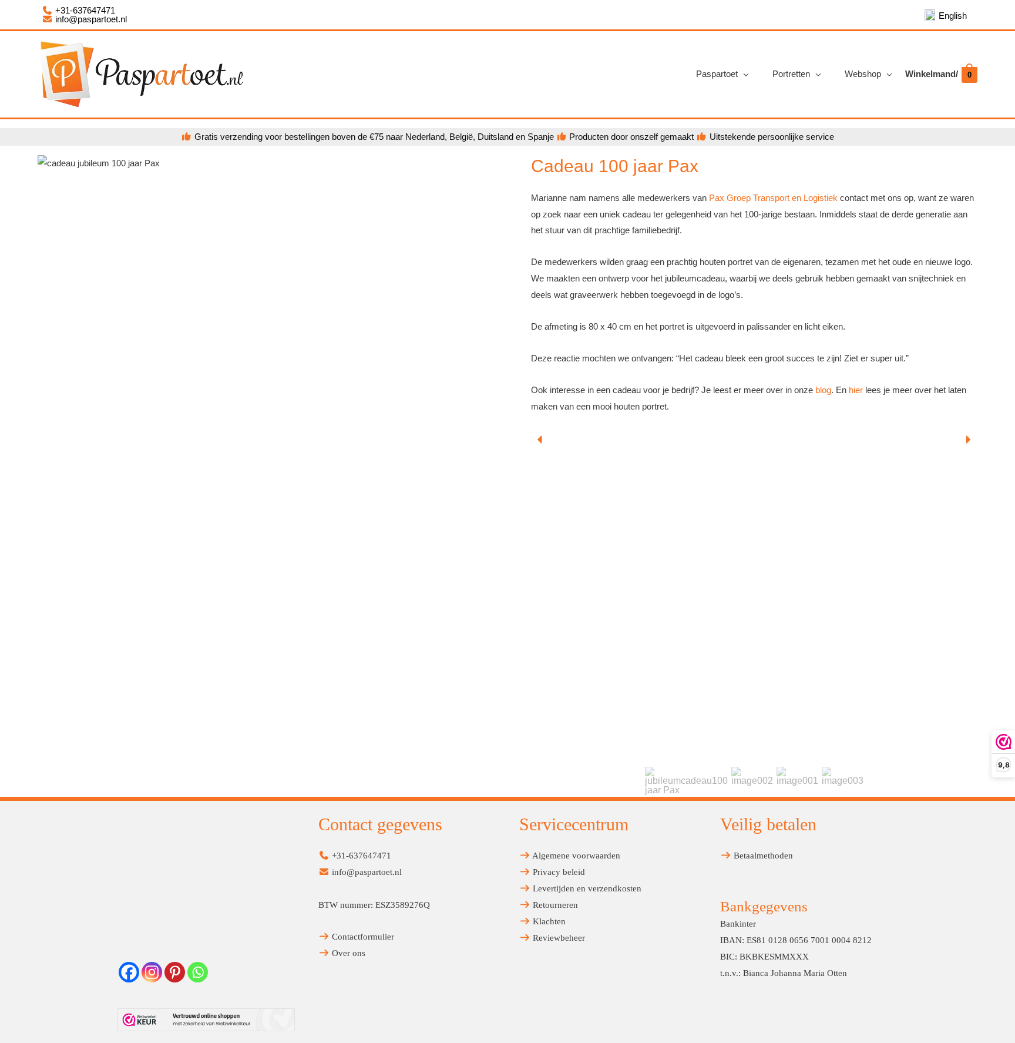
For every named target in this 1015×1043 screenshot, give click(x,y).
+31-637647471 (84, 10)
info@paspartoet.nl (90, 19)
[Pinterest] (174, 972)
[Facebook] (129, 972)
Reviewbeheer (557, 938)
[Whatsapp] (197, 972)
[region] (754, 613)
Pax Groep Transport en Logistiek (772, 198)
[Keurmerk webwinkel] (206, 1019)
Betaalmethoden (762, 855)
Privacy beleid (557, 872)
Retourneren (554, 905)
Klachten (548, 921)
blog (823, 390)
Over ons (347, 953)
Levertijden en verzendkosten (585, 888)
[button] (540, 439)
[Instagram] (152, 972)
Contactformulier (362, 936)
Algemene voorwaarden (575, 855)
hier (857, 390)
